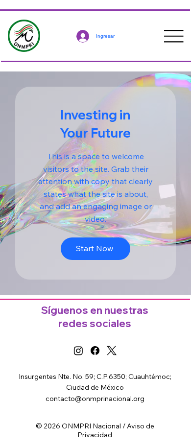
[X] (112, 350)
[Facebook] (95, 350)
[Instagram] (78, 350)
